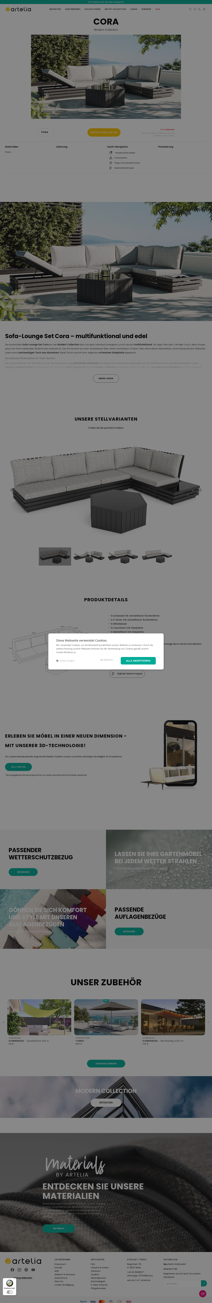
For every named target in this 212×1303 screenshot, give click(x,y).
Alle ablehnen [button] (106, 660)
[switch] (10, 1292)
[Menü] (14, 1280)
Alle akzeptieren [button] (138, 660)
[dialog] (106, 651)
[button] (65, 660)
